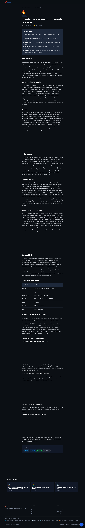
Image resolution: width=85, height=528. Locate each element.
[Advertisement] (42, 242)
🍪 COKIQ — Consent (63, 520)
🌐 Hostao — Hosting (9, 520)
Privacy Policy (59, 508)
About (72, 2)
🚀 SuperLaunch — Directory (73, 520)
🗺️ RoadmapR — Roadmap (45, 520)
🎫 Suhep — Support (27, 520)
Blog (68, 2)
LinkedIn (33, 450)
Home (64, 2)
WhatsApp (39, 450)
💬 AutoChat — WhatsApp (18, 520)
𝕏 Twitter (26, 450)
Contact (77, 2)
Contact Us (59, 513)
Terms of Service (60, 509)
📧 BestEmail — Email (35, 520)
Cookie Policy (59, 511)
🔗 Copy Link (46, 450)
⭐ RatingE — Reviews (54, 520)
